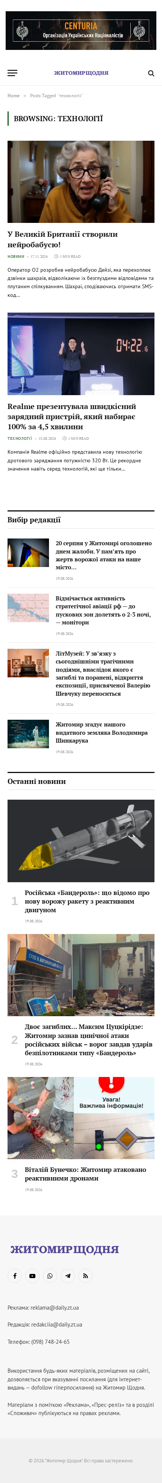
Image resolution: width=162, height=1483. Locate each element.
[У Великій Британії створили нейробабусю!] (81, 182)
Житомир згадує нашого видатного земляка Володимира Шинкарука (102, 732)
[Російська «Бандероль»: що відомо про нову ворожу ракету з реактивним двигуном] (81, 841)
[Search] (150, 73)
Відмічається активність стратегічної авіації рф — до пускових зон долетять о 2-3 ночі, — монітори (103, 610)
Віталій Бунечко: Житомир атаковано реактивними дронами (85, 1173)
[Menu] (12, 73)
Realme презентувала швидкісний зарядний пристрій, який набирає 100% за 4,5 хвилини (72, 416)
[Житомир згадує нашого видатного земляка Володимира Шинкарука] (28, 734)
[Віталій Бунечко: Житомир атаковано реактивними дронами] (81, 1118)
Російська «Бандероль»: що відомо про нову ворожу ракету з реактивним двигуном (87, 901)
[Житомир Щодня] (81, 73)
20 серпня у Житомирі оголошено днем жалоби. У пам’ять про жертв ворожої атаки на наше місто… (104, 555)
